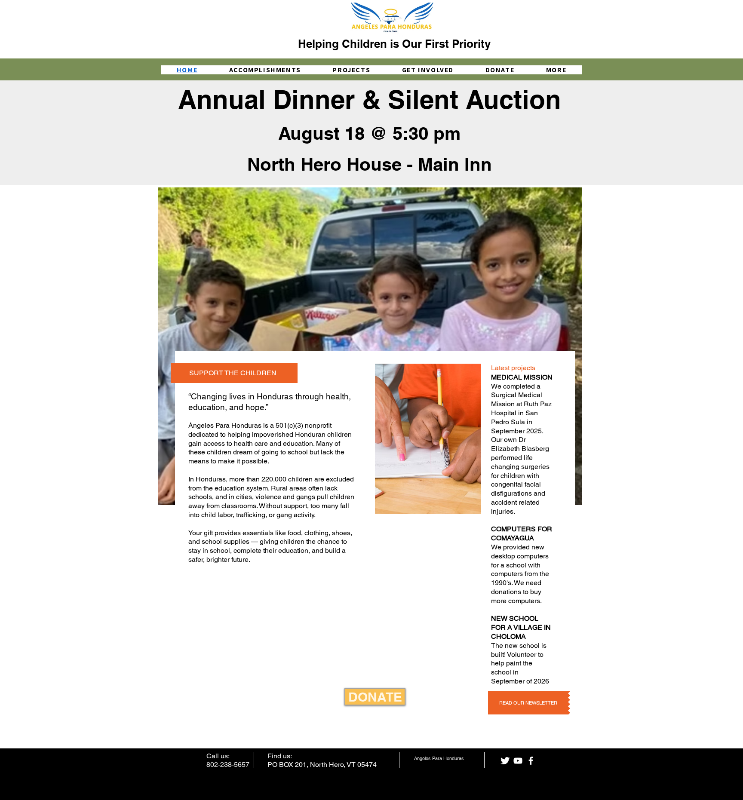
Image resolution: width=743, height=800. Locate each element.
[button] (556, 69)
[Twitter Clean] (505, 760)
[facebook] (530, 760)
